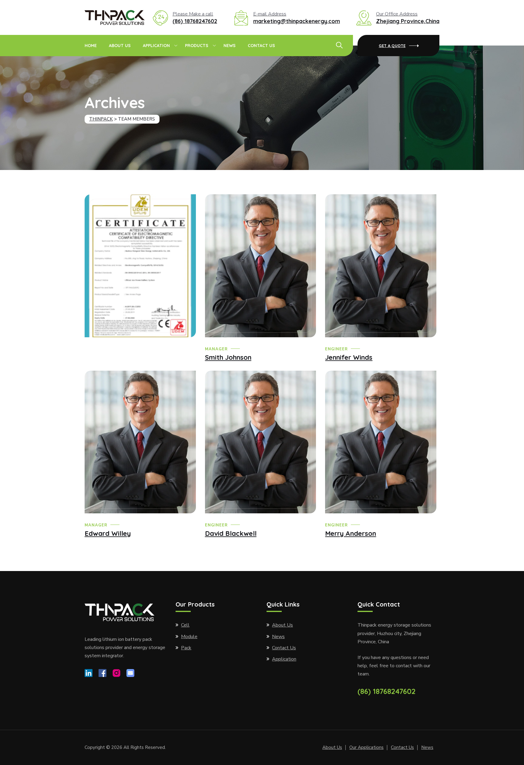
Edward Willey (108, 533)
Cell (185, 625)
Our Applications (366, 747)
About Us (120, 45)
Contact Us (261, 45)
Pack (186, 647)
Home (91, 45)
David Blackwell (231, 533)
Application (156, 45)
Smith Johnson (228, 357)
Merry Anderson (350, 533)
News (229, 45)
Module (189, 636)
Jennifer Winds (348, 357)
